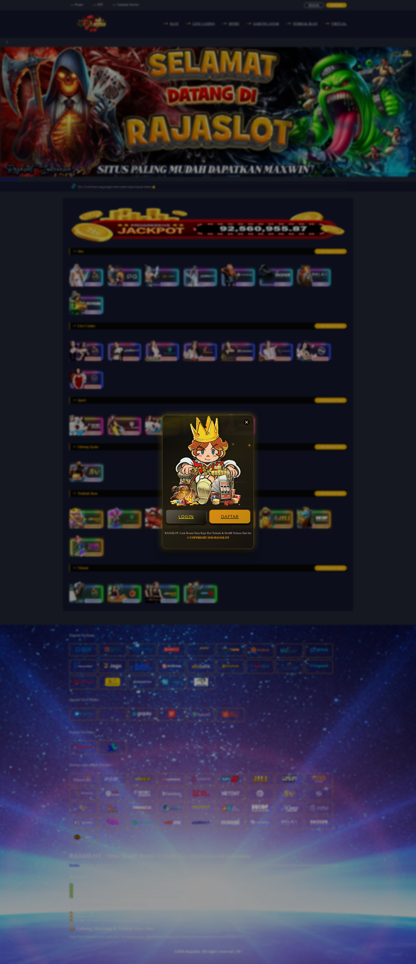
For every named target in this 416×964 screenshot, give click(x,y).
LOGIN (186, 516)
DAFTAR (230, 516)
